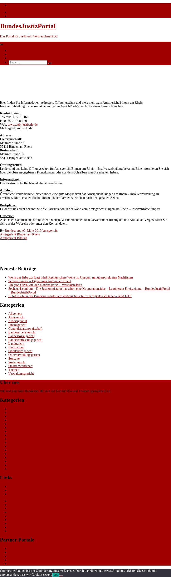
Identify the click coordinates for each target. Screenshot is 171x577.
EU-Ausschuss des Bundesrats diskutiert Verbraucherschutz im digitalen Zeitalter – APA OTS (70, 296)
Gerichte (14, 494)
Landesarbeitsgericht (21, 332)
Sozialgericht (16, 362)
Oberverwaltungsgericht (24, 355)
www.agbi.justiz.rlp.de (23, 124)
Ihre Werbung (17, 58)
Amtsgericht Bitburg (13, 238)
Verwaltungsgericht (21, 373)
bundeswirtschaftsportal (23, 563)
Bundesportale (14, 230)
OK (56, 574)
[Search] (50, 63)
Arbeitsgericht (17, 321)
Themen (13, 54)
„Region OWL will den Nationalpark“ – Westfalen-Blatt (45, 285)
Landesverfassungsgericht (25, 340)
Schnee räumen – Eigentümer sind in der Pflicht (39, 281)
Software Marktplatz (21, 512)
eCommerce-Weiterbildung (26, 523)
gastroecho (15, 519)
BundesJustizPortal (28, 26)
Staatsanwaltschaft (20, 366)
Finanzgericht (17, 325)
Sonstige (14, 358)
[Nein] (61, 575)
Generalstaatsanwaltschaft (25, 328)
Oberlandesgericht (20, 351)
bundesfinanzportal (20, 556)
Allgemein (15, 313)
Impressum (15, 531)
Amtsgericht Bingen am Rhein (20, 234)
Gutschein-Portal (19, 516)
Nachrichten (16, 50)
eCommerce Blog (19, 501)
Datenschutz (16, 527)
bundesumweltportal (21, 552)
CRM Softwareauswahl (23, 504)
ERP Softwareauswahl (23, 508)
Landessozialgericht (21, 336)
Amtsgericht (49, 230)
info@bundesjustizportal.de (26, 5)
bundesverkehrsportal (22, 548)
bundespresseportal (20, 560)
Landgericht (16, 343)
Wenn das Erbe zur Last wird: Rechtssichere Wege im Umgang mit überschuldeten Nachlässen (70, 277)
